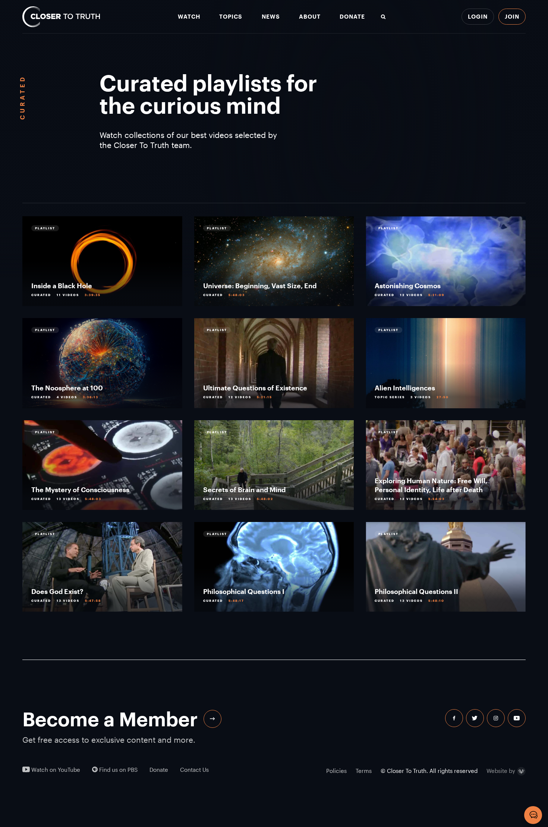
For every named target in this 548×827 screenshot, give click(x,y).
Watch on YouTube (55, 770)
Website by (500, 770)
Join (512, 16)
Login (478, 16)
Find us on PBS (118, 770)
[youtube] (517, 718)
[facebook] (454, 718)
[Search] (383, 16)
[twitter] (475, 718)
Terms (364, 770)
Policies (336, 770)
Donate (352, 16)
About (310, 16)
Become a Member (110, 719)
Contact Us (194, 770)
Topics (230, 16)
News (271, 16)
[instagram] (496, 718)
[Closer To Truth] (61, 16)
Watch (189, 16)
